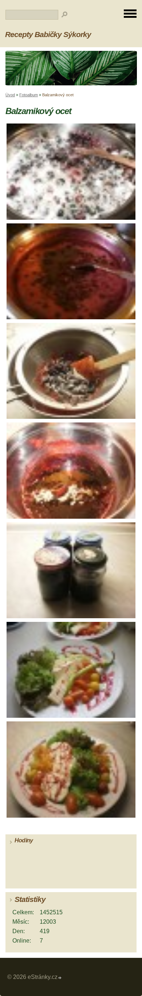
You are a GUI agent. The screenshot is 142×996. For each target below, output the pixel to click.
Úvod (10, 95)
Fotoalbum (28, 95)
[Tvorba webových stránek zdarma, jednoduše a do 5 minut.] (60, 978)
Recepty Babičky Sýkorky (48, 34)
